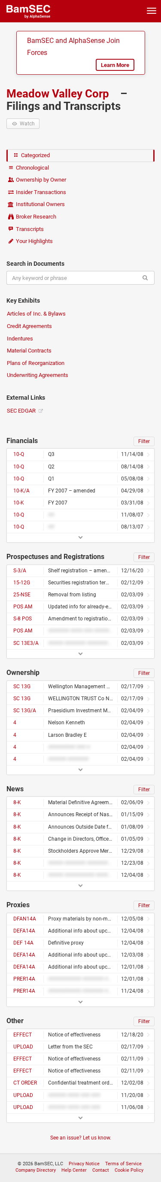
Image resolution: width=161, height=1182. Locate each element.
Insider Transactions (40, 192)
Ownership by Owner (40, 179)
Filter (144, 441)
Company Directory (35, 1170)
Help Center (74, 1170)
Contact (100, 1170)
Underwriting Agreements (37, 375)
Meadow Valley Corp (59, 93)
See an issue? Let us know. (80, 1138)
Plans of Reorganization (35, 363)
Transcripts (29, 229)
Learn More (115, 65)
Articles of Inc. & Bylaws (36, 313)
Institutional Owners (40, 204)
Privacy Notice (84, 1164)
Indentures (20, 338)
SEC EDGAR (22, 410)
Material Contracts (29, 350)
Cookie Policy (129, 1170)
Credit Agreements (29, 326)
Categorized (35, 155)
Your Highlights (34, 241)
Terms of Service (123, 1164)
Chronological (32, 167)
